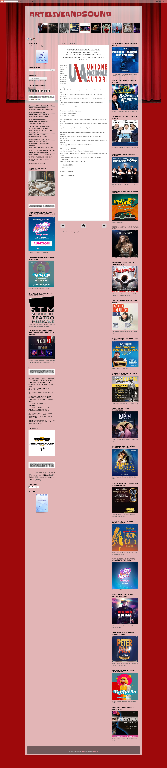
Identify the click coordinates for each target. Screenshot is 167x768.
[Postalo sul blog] (66, 165)
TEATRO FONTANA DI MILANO (38, 141)
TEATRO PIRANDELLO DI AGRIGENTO (41, 110)
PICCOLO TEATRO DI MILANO (38, 128)
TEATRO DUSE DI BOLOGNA (38, 119)
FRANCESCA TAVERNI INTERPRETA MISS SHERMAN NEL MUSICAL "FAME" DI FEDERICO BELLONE (42, 421)
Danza (53, 473)
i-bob (83, 751)
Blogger (95, 751)
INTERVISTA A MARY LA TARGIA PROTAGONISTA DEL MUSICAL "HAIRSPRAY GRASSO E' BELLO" (39, 409)
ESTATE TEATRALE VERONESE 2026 (40, 105)
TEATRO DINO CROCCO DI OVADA (40, 154)
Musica (45, 475)
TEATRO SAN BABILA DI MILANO (39, 107)
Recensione (42, 477)
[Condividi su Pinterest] (72, 165)
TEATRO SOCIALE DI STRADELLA (39, 139)
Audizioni (31, 473)
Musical (31, 477)
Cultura (68, 167)
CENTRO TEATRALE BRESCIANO (39, 126)
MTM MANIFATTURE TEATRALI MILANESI (42, 150)
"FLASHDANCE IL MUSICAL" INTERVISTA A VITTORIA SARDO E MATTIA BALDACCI (42, 379)
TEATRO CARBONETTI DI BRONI (39, 114)
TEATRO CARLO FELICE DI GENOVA (40, 157)
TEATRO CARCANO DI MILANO (38, 121)
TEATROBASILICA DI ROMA (37, 163)
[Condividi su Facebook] (70, 165)
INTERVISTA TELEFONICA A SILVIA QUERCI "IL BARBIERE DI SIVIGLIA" (40, 396)
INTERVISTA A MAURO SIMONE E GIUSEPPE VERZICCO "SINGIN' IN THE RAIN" (41, 384)
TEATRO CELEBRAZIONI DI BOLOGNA (41, 147)
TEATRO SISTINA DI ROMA (37, 134)
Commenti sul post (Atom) (74, 232)
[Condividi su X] (68, 165)
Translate (43, 80)
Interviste (35, 475)
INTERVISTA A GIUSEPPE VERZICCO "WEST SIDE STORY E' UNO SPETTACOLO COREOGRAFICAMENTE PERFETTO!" (41, 416)
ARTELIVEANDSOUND (70, 14)
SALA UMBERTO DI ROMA (37, 124)
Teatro (31, 479)
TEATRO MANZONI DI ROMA (38, 112)
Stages (50, 477)
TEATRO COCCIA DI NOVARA (38, 137)
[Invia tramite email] (64, 165)
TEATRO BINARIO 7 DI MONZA (38, 152)
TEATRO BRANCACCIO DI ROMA (39, 117)
